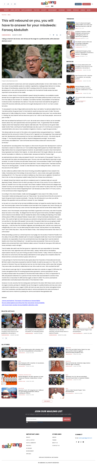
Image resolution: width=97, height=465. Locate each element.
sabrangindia (78, 70)
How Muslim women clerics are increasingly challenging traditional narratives (83, 43)
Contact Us (87, 4)
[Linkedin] (57, 34)
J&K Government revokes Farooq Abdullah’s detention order (20, 305)
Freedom (77, 56)
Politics (4, 14)
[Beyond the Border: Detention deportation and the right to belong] (56, 366)
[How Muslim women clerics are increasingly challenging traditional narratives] (71, 44)
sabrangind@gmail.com (85, 438)
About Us (78, 4)
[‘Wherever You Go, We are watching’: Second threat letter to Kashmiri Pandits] (59, 321)
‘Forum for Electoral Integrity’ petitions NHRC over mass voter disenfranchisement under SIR (83, 24)
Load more (47, 401)
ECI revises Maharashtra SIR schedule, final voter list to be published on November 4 (83, 66)
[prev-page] (3, 338)
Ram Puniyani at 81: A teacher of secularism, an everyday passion (83, 77)
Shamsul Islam (78, 93)
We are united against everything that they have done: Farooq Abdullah (23, 303)
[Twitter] (8, 4)
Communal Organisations (70, 93)
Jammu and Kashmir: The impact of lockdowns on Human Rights (21, 301)
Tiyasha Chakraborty (80, 101)
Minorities (68, 361)
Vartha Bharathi (78, 333)
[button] (92, 4)
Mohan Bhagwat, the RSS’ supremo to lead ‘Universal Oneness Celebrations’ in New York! (83, 89)
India (9, 14)
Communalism (78, 47)
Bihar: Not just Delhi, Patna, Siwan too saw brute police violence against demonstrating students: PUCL (78, 351)
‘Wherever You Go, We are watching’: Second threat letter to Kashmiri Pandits (58, 331)
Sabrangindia (6, 35)
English (47, 6)
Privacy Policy (40, 422)
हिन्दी (52, 6)
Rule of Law (21, 388)
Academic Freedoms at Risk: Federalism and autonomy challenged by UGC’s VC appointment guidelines (82, 34)
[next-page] (6, 338)
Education (77, 38)
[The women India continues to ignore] (71, 101)
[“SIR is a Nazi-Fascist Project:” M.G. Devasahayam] (83, 321)
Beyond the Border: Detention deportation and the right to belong (78, 363)
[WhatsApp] (11, 4)
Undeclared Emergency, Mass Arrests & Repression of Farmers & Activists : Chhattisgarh (84, 52)
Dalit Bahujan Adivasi (70, 104)
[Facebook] (4, 4)
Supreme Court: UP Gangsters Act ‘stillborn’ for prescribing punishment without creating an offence (31, 391)
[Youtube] (15, 4)
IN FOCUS (70, 61)
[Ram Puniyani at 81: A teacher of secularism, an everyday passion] (71, 79)
